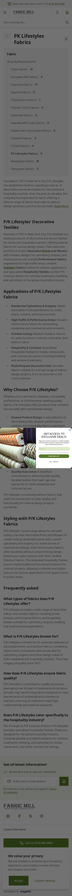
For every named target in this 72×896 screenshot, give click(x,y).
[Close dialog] (70, 430)
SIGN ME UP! (54, 456)
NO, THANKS (54, 461)
